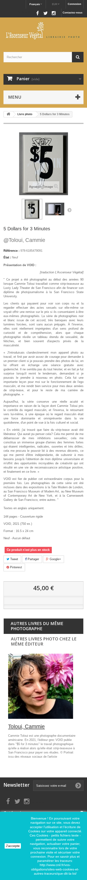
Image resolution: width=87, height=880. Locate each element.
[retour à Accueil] (8, 114)
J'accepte (13, 846)
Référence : (11, 250)
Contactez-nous (72, 12)
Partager (33, 559)
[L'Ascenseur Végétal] (43, 30)
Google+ (55, 559)
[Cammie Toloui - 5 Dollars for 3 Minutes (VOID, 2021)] (32, 209)
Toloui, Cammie (24, 240)
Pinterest (15, 567)
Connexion (74, 4)
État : (7, 257)
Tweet (13, 559)
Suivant (69, 209)
